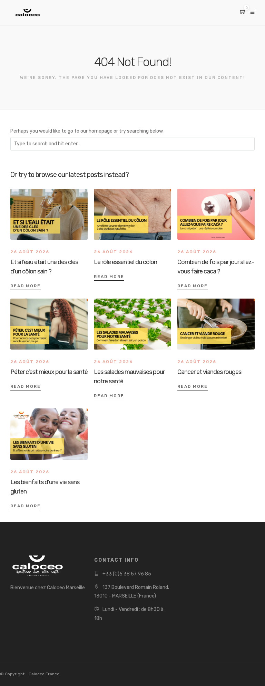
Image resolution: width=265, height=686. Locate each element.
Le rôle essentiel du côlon (125, 262)
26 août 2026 (29, 251)
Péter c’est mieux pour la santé (49, 372)
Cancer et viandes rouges (209, 372)
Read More (25, 285)
